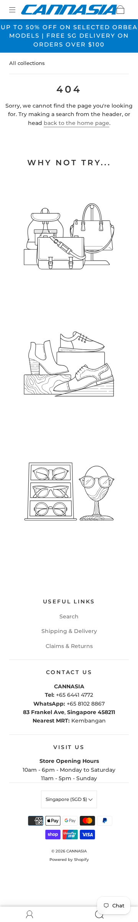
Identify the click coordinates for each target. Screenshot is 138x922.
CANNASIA (76, 851)
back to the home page (76, 123)
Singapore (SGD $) (67, 799)
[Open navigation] (17, 9)
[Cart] (120, 9)
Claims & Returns (69, 646)
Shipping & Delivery (69, 631)
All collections (27, 63)
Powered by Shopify (69, 859)
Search (69, 616)
